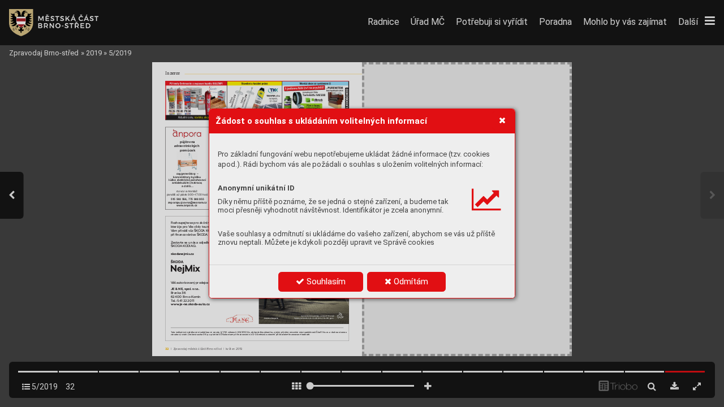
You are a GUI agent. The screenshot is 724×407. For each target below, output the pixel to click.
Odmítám (409, 281)
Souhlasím (325, 281)
